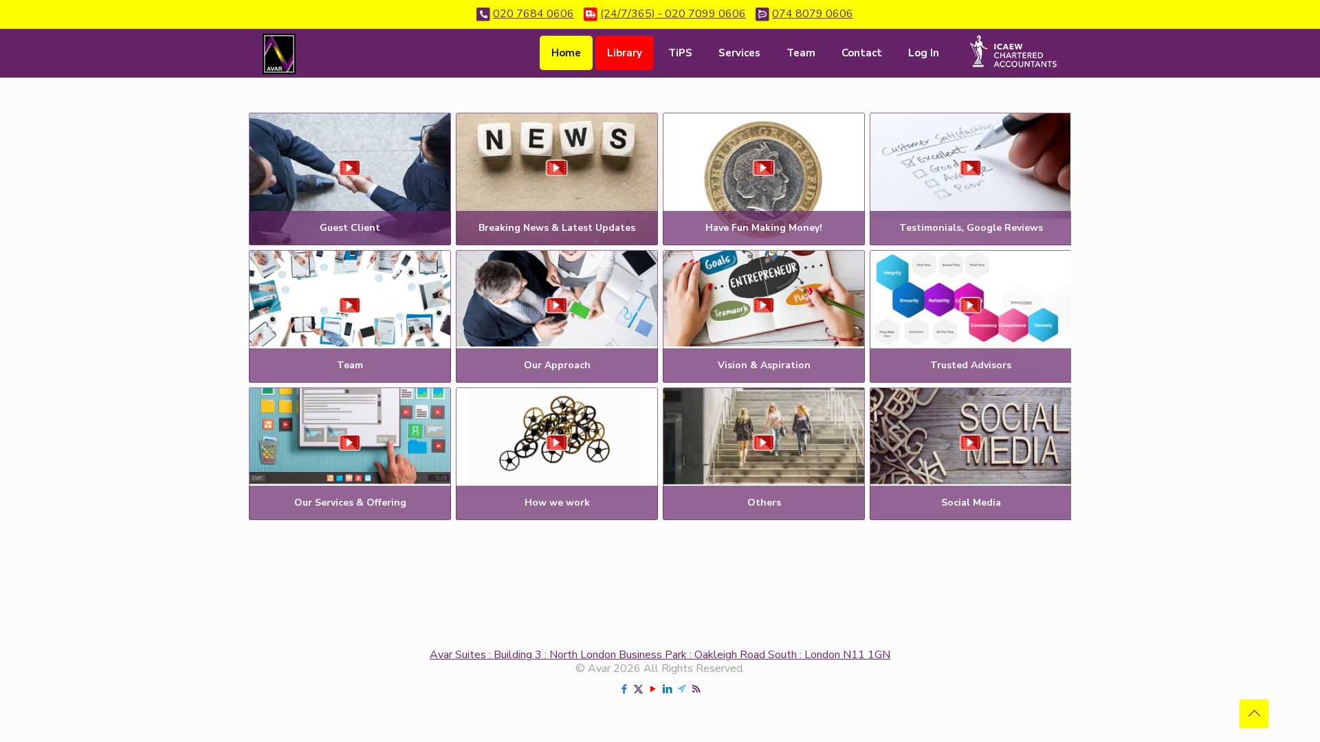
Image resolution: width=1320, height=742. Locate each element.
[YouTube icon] (653, 689)
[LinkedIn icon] (667, 689)
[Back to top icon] (1254, 713)
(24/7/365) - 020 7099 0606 (673, 13)
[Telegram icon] (681, 689)
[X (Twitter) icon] (638, 689)
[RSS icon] (696, 689)
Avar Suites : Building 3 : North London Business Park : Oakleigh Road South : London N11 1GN (660, 654)
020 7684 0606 (533, 13)
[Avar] (279, 53)
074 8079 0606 (812, 13)
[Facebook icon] (624, 689)
